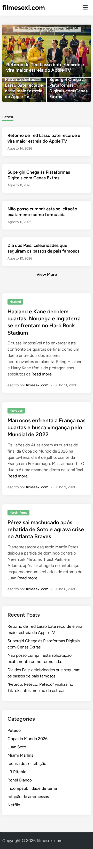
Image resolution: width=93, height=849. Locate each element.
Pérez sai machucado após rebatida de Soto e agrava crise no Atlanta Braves (45, 529)
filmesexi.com (23, 7)
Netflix (13, 804)
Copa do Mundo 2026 (27, 738)
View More (46, 274)
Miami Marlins (20, 755)
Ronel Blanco (19, 780)
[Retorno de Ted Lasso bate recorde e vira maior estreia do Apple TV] (46, 51)
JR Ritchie (16, 771)
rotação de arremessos (28, 796)
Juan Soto (16, 746)
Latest (7, 117)
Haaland (15, 302)
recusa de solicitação (26, 763)
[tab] (7, 116)
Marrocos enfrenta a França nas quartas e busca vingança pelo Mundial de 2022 (46, 427)
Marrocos (16, 410)
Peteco (14, 730)
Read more (42, 374)
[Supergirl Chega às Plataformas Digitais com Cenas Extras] (69, 90)
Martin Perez (18, 512)
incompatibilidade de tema (32, 788)
